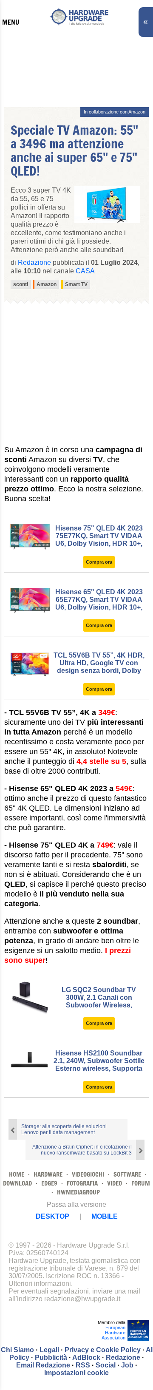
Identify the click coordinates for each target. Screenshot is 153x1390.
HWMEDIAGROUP (78, 1192)
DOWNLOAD (17, 1183)
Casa (85, 271)
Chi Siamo (17, 1349)
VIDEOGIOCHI (88, 1174)
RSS (83, 1365)
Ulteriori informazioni (39, 1283)
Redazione (123, 1357)
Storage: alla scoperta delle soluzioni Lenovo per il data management (64, 1129)
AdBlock (86, 1357)
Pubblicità (51, 1357)
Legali (49, 1349)
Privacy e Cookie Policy (103, 1349)
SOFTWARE (127, 1174)
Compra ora (99, 562)
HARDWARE (48, 1174)
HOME (16, 1174)
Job (127, 1365)
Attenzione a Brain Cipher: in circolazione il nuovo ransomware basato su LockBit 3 (82, 1150)
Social (106, 1365)
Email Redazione (43, 1365)
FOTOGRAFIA (82, 1183)
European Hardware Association (113, 1332)
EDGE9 (49, 1183)
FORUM (140, 1183)
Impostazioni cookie (76, 1372)
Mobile (104, 1216)
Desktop (52, 1216)
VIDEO (114, 1183)
